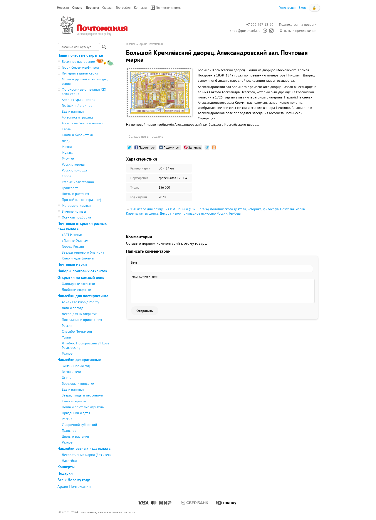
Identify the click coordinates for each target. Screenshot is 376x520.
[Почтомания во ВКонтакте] (263, 30)
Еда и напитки (73, 111)
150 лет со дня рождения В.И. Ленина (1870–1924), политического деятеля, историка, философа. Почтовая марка (217, 209)
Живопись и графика (78, 117)
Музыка (68, 152)
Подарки (65, 473)
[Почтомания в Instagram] (270, 30)
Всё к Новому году (73, 479)
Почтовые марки (72, 264)
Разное (67, 353)
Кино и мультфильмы (78, 258)
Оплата (77, 7)
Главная (130, 44)
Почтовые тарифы (168, 8)
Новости (63, 7)
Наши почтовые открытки (80, 55)
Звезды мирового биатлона (83, 252)
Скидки (107, 7)
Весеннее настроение (78, 61)
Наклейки (69, 460)
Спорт (66, 176)
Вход (302, 7)
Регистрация (287, 7)
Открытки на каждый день (80, 277)
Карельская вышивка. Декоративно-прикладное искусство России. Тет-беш (183, 213)
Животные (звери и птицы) (82, 123)
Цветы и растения (75, 193)
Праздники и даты (76, 413)
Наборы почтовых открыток (82, 270)
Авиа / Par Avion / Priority (80, 302)
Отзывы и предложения (298, 30)
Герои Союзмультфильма (80, 67)
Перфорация (139, 178)
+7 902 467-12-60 (260, 24)
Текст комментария (144, 276)
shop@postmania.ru (245, 30)
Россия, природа (74, 170)
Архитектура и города (78, 99)
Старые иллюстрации (78, 182)
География (123, 7)
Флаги (66, 337)
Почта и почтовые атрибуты (83, 407)
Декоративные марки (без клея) (86, 454)
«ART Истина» (72, 234)
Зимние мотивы (74, 211)
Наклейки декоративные (79, 359)
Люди (66, 141)
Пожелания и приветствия (82, 319)
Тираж (134, 187)
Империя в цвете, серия (80, 73)
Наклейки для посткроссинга (82, 295)
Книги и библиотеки (77, 135)
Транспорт (70, 188)
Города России (73, 246)
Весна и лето (71, 371)
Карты (66, 129)
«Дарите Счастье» (75, 240)
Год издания (138, 197)
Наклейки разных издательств (84, 448)
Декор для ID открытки (79, 314)
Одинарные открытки (78, 283)
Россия (67, 325)
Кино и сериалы (74, 401)
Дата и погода (73, 308)
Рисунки (68, 158)
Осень (66, 377)
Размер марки (140, 168)
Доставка (92, 7)
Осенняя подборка (76, 217)
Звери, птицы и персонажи (82, 395)
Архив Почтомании (74, 486)
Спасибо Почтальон (77, 331)
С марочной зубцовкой (79, 424)
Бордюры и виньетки (78, 383)
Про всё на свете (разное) (81, 199)
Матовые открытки (76, 205)
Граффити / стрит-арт (78, 105)
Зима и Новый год (76, 366)
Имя (134, 263)
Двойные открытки (76, 289)
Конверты (66, 466)
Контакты (140, 7)
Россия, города (73, 164)
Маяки (67, 146)
